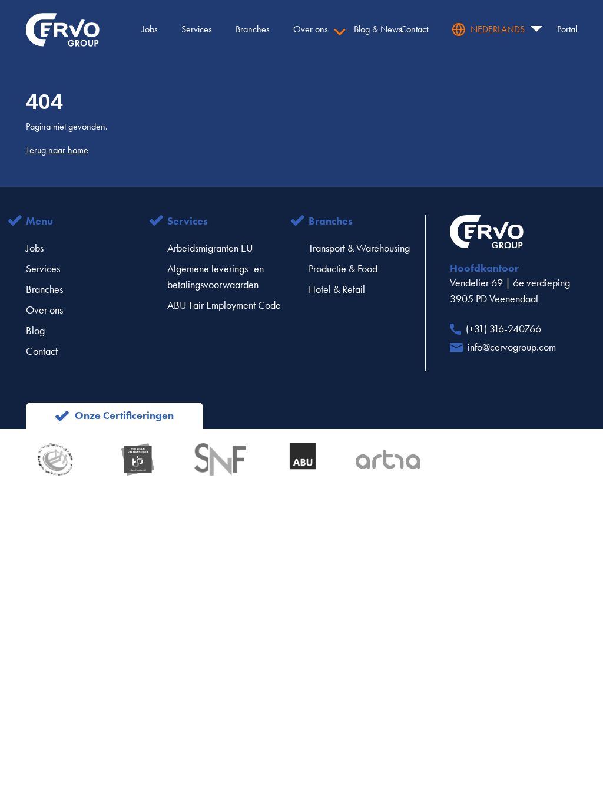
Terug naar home (57, 150)
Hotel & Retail (337, 289)
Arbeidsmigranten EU (210, 248)
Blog (35, 330)
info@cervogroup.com (512, 347)
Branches (44, 289)
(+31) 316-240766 (503, 328)
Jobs (35, 248)
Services (43, 268)
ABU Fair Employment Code (224, 305)
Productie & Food (343, 268)
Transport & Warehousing (359, 248)
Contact (42, 351)
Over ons (44, 309)
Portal (567, 29)
